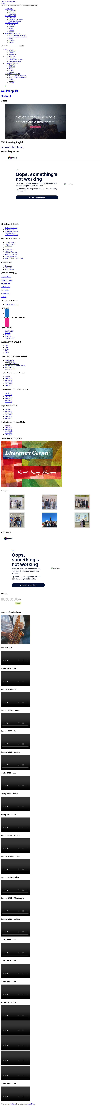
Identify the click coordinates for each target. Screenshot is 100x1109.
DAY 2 (7, 347)
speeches (11, 30)
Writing (11, 39)
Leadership (8, 267)
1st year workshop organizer (17, 35)
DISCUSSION (9, 331)
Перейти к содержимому (9, 1)
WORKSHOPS (10, 244)
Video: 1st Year (9, 229)
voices (10, 28)
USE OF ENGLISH (11, 253)
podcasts (11, 31)
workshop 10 (9, 91)
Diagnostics (12, 14)
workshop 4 (8, 383)
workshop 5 (8, 385)
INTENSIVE (9, 249)
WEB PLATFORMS (11, 255)
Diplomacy (8, 266)
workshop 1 (8, 378)
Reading (11, 42)
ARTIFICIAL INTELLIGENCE (15, 365)
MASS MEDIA (10, 367)
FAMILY (7, 333)
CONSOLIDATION (11, 256)
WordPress (12, 1104)
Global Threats (9, 269)
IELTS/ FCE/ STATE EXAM (14, 258)
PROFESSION (9, 338)
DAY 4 (7, 351)
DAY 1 (7, 345)
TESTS (7, 247)
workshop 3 (8, 382)
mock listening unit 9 (11, 235)
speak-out (12, 26)
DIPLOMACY (9, 360)
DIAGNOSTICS (10, 242)
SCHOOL (8, 336)
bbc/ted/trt (12, 24)
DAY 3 (7, 349)
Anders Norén (30, 1104)
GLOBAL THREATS (12, 364)
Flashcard (6, 96)
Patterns (11, 12)
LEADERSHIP (9, 362)
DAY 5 (7, 352)
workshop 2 (8, 380)
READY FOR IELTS (11, 304)
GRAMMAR (9, 9)
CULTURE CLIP (10, 369)
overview (7, 376)
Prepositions (12, 17)
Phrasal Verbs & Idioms (16, 19)
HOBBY (7, 334)
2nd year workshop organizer (18, 37)
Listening (11, 40)
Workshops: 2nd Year (11, 231)
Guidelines (12, 10)
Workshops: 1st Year (11, 228)
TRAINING (8, 251)
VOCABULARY (10, 16)
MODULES (8, 246)
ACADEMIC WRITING (12, 33)
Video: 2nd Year (10, 233)
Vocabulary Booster (15, 21)
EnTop (3, 3)
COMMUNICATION (11, 23)
